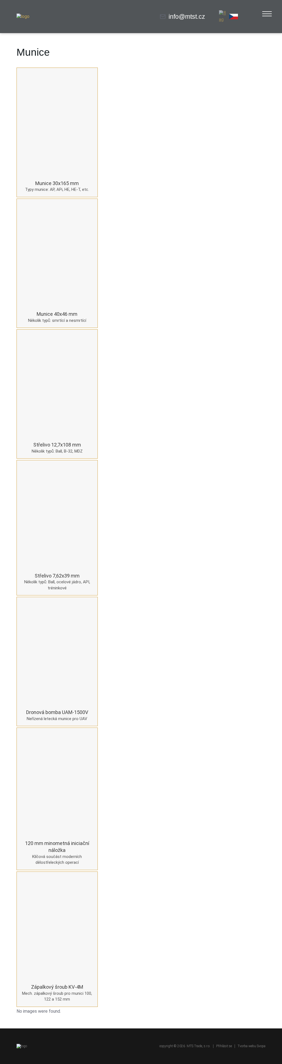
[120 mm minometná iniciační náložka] (57, 781)
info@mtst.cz (187, 16)
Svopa (261, 1046)
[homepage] (23, 17)
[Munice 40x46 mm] (57, 252)
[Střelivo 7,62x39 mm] (57, 514)
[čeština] (233, 16)
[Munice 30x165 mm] (57, 121)
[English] (223, 16)
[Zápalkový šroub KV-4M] (57, 925)
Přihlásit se (224, 1046)
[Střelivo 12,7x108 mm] (57, 383)
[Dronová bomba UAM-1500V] (57, 651)
